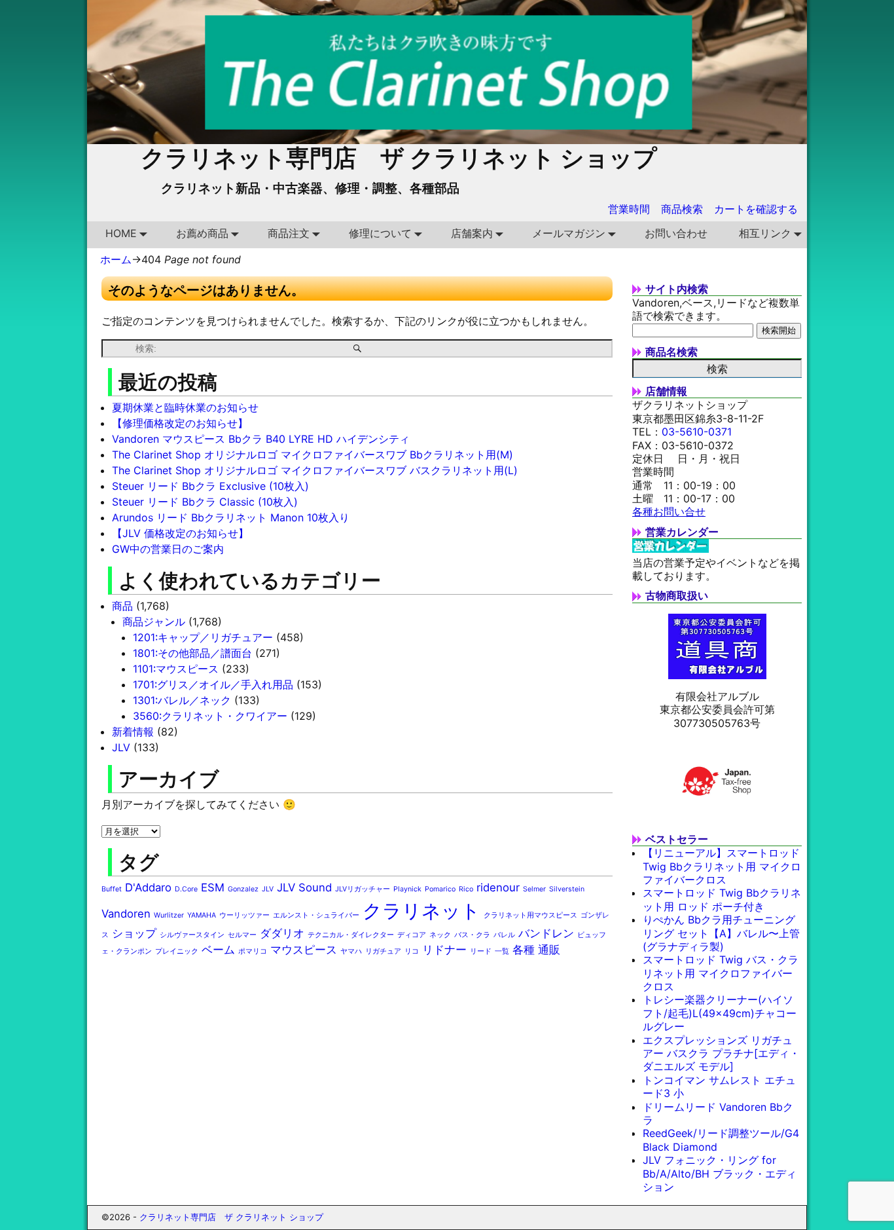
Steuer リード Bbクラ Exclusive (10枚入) (210, 486)
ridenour (498, 887)
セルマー (242, 935)
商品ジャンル (153, 621)
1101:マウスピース (176, 668)
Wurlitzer (169, 915)
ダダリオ (282, 933)
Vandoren (126, 913)
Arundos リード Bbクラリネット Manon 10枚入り (230, 517)
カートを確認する (756, 208)
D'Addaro (148, 887)
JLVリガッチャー (362, 889)
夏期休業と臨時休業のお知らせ (185, 407)
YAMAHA (201, 915)
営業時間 (629, 208)
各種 (523, 949)
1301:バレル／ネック (182, 700)
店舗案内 (472, 233)
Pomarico (440, 889)
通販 (549, 949)
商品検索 (682, 208)
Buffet (111, 889)
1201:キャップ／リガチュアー (203, 637)
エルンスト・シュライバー (316, 915)
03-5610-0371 (697, 431)
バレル (504, 935)
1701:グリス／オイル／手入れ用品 (213, 684)
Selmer (534, 889)
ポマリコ (252, 951)
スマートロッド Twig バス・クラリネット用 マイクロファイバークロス (720, 973)
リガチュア (383, 951)
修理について (380, 233)
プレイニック (176, 951)
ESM (212, 887)
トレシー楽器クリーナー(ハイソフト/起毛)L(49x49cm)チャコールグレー (719, 1013)
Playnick (407, 889)
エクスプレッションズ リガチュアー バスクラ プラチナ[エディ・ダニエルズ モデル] (721, 1053)
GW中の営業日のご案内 (168, 548)
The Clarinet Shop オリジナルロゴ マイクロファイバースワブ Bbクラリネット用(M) (312, 454)
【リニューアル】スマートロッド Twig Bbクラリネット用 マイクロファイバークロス (722, 866)
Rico (466, 889)
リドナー (444, 949)
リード (481, 951)
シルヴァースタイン (192, 935)
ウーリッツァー (244, 915)
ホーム (116, 259)
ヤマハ (351, 951)
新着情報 (133, 731)
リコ (411, 951)
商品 (122, 605)
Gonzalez (243, 889)
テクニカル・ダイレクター (351, 935)
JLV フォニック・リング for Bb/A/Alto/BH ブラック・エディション (719, 1173)
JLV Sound (304, 887)
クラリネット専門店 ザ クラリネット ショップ (399, 157)
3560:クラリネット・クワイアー (210, 715)
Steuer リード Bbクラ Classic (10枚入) (205, 501)
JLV (121, 747)
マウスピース (303, 949)
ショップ (134, 933)
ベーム (218, 949)
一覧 (502, 951)
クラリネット (421, 910)
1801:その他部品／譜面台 (192, 653)
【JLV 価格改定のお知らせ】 (180, 533)
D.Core (186, 889)
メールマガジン (568, 233)
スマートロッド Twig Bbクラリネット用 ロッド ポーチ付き (722, 899)
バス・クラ (472, 935)
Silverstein (566, 889)
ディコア (411, 935)
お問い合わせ (676, 233)
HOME (121, 233)
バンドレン (546, 933)
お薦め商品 (202, 233)
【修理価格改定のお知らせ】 (180, 423)
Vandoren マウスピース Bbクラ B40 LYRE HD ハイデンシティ (261, 438)
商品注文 (289, 233)
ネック (440, 935)
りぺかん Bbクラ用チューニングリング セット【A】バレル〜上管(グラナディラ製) (721, 933)
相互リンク (765, 233)
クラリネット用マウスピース (530, 915)
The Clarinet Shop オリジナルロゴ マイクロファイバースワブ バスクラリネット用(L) (315, 470)
